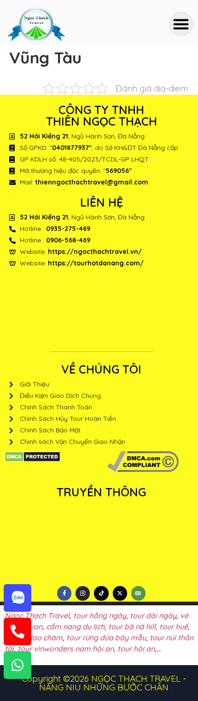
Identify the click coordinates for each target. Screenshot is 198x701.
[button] (181, 23)
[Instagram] (83, 593)
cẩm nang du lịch (75, 626)
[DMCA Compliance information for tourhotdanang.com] (143, 469)
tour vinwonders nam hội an (65, 648)
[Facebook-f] (64, 593)
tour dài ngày (153, 615)
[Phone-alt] (17, 631)
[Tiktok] (101, 593)
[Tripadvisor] (138, 593)
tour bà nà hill (132, 626)
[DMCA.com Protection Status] (32, 459)
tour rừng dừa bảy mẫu (106, 637)
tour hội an (136, 648)
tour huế (173, 626)
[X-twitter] (120, 593)
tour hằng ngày (99, 615)
